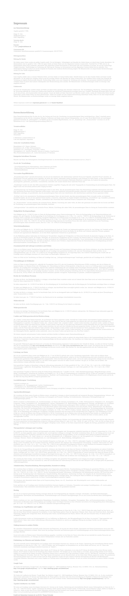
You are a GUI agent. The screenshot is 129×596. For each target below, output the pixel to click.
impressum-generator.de (40, 103)
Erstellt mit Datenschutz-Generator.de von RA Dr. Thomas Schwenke (33, 595)
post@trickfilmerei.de (24, 46)
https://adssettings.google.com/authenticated (56, 568)
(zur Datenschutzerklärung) (21, 28)
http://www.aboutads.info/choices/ (42, 345)
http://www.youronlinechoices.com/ (73, 345)
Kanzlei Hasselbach (57, 103)
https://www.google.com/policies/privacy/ (25, 568)
